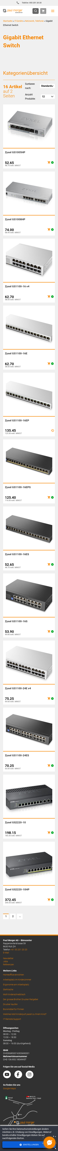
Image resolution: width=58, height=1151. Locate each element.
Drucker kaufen (10, 1004)
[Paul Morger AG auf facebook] (19, 1077)
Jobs (5, 961)
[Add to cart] (48, 162)
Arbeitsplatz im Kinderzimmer (17, 979)
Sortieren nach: (30, 86)
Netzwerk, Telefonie (34, 21)
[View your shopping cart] (43, 11)
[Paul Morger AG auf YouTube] (8, 1077)
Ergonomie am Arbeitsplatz (16, 984)
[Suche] (36, 11)
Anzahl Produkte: (30, 96)
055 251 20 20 (31, 3)
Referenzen (8, 964)
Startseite (7, 21)
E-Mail (6, 952)
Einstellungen (31, 1145)
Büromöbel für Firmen (13, 1009)
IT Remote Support (12, 1019)
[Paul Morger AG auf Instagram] (31, 1077)
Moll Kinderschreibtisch (14, 994)
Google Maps (9, 1088)
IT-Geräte (18, 21)
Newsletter (8, 958)
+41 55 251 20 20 (19, 949)
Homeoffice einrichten (13, 974)
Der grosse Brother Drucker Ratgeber (20, 999)
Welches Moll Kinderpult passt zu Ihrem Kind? (24, 1014)
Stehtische (8, 989)
